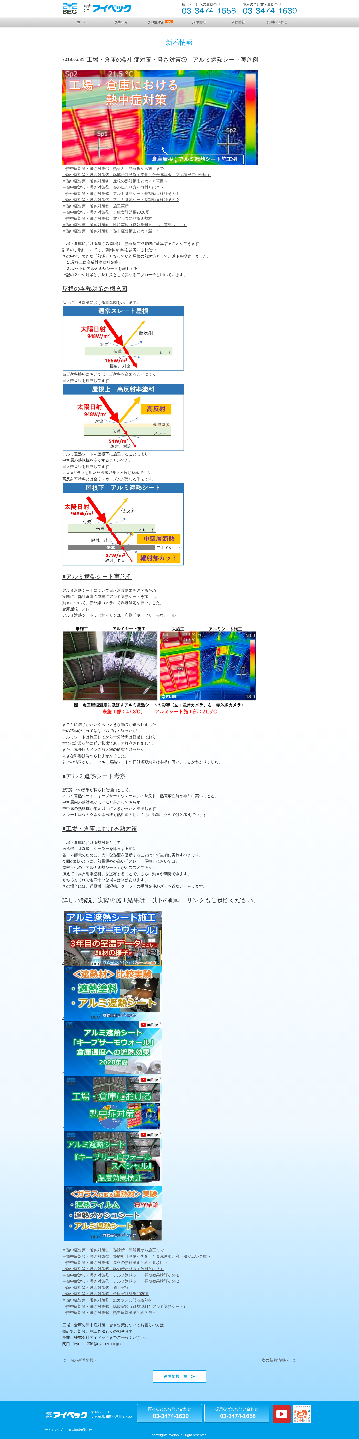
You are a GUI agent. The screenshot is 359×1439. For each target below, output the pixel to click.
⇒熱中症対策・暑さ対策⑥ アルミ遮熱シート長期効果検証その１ (121, 194)
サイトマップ (54, 1429)
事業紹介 (121, 22)
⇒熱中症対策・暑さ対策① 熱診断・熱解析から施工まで (113, 168)
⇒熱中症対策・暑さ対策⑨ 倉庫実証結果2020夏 (105, 212)
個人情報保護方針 (80, 1429)
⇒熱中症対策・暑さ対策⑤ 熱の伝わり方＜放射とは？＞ (113, 187)
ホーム (82, 22)
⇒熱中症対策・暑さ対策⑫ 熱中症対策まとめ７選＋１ (111, 231)
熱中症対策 (159, 22)
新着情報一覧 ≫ (181, 1376)
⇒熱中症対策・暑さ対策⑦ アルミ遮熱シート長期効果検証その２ (121, 200)
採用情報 (199, 22)
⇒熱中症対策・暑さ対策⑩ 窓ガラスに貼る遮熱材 (107, 218)
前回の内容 (115, 250)
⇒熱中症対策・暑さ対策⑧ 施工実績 (95, 206)
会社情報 (238, 22)
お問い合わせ (277, 22)
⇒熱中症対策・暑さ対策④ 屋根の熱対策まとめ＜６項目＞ (115, 181)
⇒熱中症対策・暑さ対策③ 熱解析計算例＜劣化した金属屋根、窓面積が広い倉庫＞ (136, 175)
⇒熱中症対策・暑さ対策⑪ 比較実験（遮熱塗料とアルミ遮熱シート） (124, 225)
